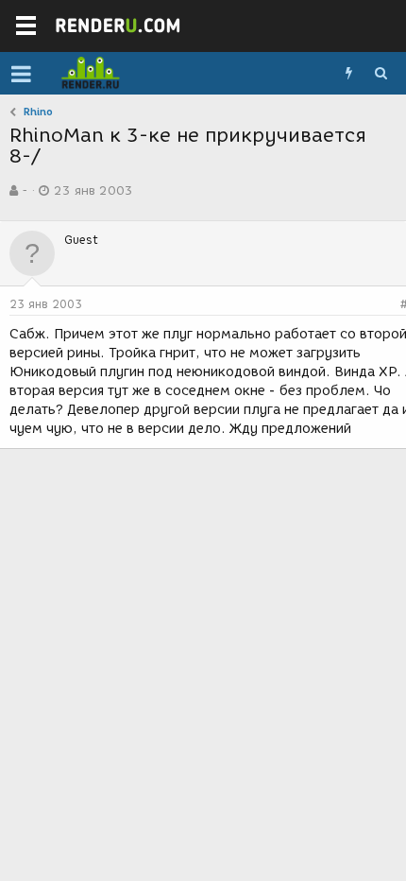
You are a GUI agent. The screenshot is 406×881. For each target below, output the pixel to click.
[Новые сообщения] (348, 74)
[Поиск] (380, 74)
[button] (21, 74)
